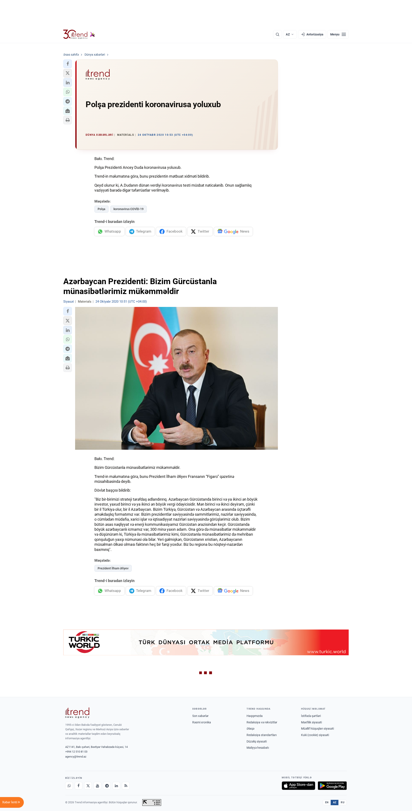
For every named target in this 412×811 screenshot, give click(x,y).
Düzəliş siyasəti (257, 741)
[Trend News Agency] (77, 712)
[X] (88, 786)
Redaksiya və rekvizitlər (262, 722)
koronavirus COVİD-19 (129, 209)
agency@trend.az (75, 756)
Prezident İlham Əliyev (113, 568)
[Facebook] (78, 786)
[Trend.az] (79, 34)
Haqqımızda (255, 716)
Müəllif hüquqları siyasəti (317, 728)
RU (342, 802)
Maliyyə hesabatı (258, 747)
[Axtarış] (277, 34)
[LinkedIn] (116, 786)
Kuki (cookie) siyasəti (315, 735)
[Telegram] (107, 786)
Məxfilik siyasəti (311, 722)
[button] (68, 64)
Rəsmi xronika (201, 722)
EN (327, 802)
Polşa (101, 209)
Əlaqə (250, 728)
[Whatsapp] (69, 786)
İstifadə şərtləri (311, 716)
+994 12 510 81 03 (76, 751)
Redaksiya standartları (262, 735)
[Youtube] (97, 786)
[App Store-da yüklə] (298, 785)
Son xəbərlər (200, 716)
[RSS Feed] (126, 786)
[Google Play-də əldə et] (332, 785)
